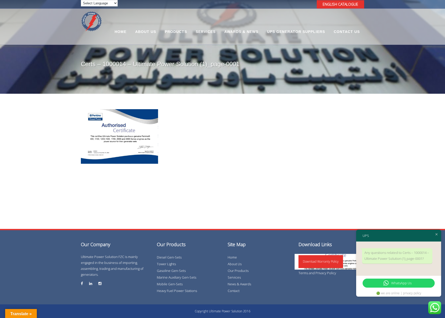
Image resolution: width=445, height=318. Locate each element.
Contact (233, 290)
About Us (235, 264)
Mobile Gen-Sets (170, 284)
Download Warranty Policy (321, 261)
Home (232, 257)
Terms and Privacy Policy (317, 273)
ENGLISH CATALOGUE (340, 4)
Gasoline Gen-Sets (171, 270)
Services (234, 277)
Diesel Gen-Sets (169, 257)
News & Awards (239, 284)
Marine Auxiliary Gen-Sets (176, 277)
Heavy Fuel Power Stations (177, 290)
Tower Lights (166, 264)
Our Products (238, 270)
